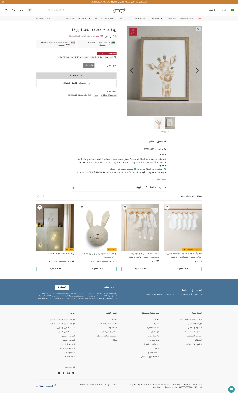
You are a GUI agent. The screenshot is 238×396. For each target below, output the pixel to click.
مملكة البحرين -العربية (66, 332)
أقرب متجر (155, 332)
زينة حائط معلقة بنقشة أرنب (61, 254)
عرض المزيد (161, 179)
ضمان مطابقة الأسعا (193, 332)
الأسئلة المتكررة (153, 328)
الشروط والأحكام (195, 328)
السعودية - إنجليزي (67, 344)
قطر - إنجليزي (69, 353)
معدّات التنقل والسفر (108, 324)
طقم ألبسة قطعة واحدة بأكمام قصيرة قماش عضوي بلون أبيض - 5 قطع (184, 255)
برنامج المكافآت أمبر (194, 344)
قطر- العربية (70, 357)
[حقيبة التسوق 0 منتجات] (6, 10)
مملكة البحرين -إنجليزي (66, 328)
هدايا (115, 340)
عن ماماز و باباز (153, 336)
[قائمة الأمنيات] (167, 207)
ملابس (114, 320)
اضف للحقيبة (182, 269)
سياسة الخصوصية (76, 296)
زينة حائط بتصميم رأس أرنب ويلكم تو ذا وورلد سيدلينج (99, 255)
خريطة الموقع (153, 353)
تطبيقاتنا (198, 340)
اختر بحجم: (112, 66)
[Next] (131, 71)
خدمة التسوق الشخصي (150, 357)
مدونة (157, 349)
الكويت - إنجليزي (68, 336)
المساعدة (155, 320)
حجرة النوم (113, 328)
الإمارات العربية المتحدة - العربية (62, 324)
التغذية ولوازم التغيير (109, 332)
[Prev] (197, 71)
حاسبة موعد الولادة (151, 344)
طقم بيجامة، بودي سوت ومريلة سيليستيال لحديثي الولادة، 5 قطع (144, 255)
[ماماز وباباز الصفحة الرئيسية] (119, 10)
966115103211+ (43, 298)
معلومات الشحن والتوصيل (191, 320)
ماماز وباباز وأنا (153, 340)
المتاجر (211, 10)
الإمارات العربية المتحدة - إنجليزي (62, 320)
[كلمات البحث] (30, 10)
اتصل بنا (156, 324)
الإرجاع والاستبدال (195, 324)
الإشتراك (62, 287)
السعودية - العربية (67, 349)
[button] (199, 18)
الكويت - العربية (69, 340)
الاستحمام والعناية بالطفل (106, 336)
